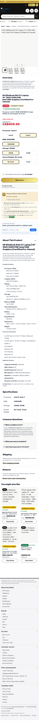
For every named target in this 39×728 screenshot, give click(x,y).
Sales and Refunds (8, 694)
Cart (3, 637)
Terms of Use (6, 691)
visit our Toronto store (18, 706)
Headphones (6, 601)
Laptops (4, 596)
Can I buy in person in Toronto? (17, 447)
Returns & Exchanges (8, 658)
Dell (3, 622)
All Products (5, 590)
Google (4, 619)
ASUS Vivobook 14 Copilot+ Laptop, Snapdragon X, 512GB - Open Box (28, 550)
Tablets (4, 598)
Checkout (5, 640)
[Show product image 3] (16, 70)
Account (4, 631)
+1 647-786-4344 (7, 671)
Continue (31, 5)
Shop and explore (7, 587)
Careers (4, 699)
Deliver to (5, 230)
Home (3, 26)
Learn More (5, 89)
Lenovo (4, 624)
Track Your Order (7, 642)
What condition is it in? (14, 425)
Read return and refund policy (14, 478)
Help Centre (6, 650)
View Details (10, 521)
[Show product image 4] (22, 70)
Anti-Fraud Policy (7, 663)
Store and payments (8, 668)
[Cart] (32, 11)
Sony (3, 627)
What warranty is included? (15, 441)
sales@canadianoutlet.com (10, 673)
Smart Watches (6, 604)
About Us (5, 697)
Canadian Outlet (7, 686)
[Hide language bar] (37, 5)
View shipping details (11, 463)
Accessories (6, 606)
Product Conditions (8, 660)
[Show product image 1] (4, 70)
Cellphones (5, 593)
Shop (8, 26)
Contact (4, 652)
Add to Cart (19, 180)
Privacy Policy (6, 689)
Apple (4, 614)
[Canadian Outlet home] (5, 10)
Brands (3, 611)
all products (10, 708)
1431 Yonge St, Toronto (14, 199)
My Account (5, 634)
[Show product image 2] (10, 70)
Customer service (7, 647)
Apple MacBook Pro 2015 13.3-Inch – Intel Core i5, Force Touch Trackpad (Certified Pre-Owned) (9, 515)
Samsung (5, 616)
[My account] (27, 11)
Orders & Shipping (7, 655)
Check (33, 230)
